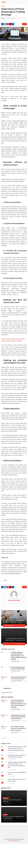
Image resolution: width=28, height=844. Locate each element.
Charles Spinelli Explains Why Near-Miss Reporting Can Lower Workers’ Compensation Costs (17, 748)
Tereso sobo (15, 661)
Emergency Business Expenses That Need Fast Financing (16, 756)
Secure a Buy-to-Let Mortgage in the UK (17, 773)
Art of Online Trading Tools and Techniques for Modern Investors (18, 728)
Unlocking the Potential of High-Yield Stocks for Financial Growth (18, 716)
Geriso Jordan (16, 670)
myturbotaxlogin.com (14, 841)
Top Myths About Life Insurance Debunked (12, 800)
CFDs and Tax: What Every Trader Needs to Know (19, 677)
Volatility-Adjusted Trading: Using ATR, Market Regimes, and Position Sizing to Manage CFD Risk (19, 656)
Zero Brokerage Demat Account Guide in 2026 (18, 668)
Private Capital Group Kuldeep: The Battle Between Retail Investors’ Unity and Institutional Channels (19, 703)
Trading (3, 6)
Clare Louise (15, 720)
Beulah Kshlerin (10, 18)
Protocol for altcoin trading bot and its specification (13, 817)
